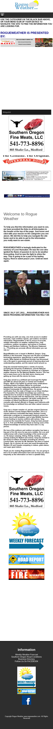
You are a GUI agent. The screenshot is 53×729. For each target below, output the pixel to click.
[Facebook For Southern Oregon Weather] (26, 704)
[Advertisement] (26, 81)
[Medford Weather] (26, 687)
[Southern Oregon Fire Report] (26, 574)
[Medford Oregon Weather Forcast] (26, 530)
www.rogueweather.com (32, 716)
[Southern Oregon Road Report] (26, 559)
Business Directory (26, 659)
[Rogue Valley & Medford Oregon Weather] (27, 5)
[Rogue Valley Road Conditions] (26, 694)
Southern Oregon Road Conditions (26, 657)
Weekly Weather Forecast (26, 655)
